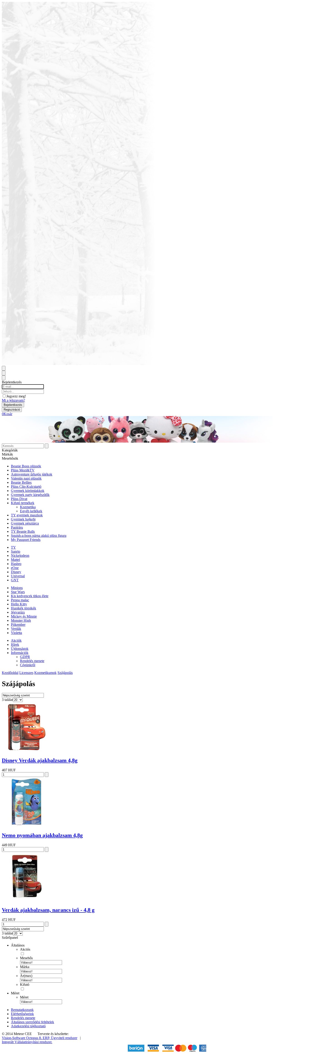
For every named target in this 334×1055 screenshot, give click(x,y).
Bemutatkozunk (22, 1010)
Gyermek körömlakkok (27, 491)
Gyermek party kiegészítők (30, 495)
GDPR (25, 657)
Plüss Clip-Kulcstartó (26, 486)
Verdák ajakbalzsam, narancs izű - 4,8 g (48, 910)
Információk (19, 653)
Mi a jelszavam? (13, 400)
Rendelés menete (32, 661)
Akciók (16, 640)
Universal (18, 576)
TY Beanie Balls (23, 531)
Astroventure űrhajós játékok (31, 474)
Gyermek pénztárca (25, 523)
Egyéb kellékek (31, 511)
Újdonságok (19, 649)
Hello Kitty (19, 604)
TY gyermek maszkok (27, 515)
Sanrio (15, 551)
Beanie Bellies (21, 482)
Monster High (21, 620)
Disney (16, 572)
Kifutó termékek (22, 503)
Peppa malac (20, 600)
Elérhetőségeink (22, 1014)
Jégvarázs (18, 612)
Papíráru (17, 527)
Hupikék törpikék (23, 608)
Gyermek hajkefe (23, 519)
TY (13, 547)
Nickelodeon (20, 555)
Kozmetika (28, 507)
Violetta (16, 633)
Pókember (18, 624)
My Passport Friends (25, 540)
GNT (15, 580)
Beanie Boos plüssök (26, 466)
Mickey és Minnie (24, 616)
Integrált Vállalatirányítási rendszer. (27, 1042)
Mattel (15, 560)
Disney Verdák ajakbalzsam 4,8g (39, 760)
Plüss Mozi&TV (23, 470)
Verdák (16, 629)
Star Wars (18, 592)
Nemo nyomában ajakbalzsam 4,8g (42, 835)
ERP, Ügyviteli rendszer (60, 1038)
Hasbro (16, 564)
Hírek (15, 644)
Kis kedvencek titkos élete (29, 596)
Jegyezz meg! (16, 396)
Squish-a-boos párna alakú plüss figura (38, 535)
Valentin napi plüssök (26, 478)
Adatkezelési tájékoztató (28, 1026)
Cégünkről (27, 665)
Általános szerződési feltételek (32, 1022)
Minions (17, 588)
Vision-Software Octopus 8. (22, 1038)
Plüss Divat (19, 499)
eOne (15, 568)
